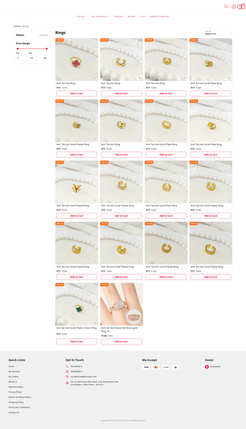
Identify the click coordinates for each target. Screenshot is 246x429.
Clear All (44, 35)
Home (17, 26)
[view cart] (241, 6)
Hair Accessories (99, 16)
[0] (241, 6)
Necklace (118, 16)
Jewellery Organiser (159, 16)
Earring (80, 16)
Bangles (131, 16)
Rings (142, 16)
